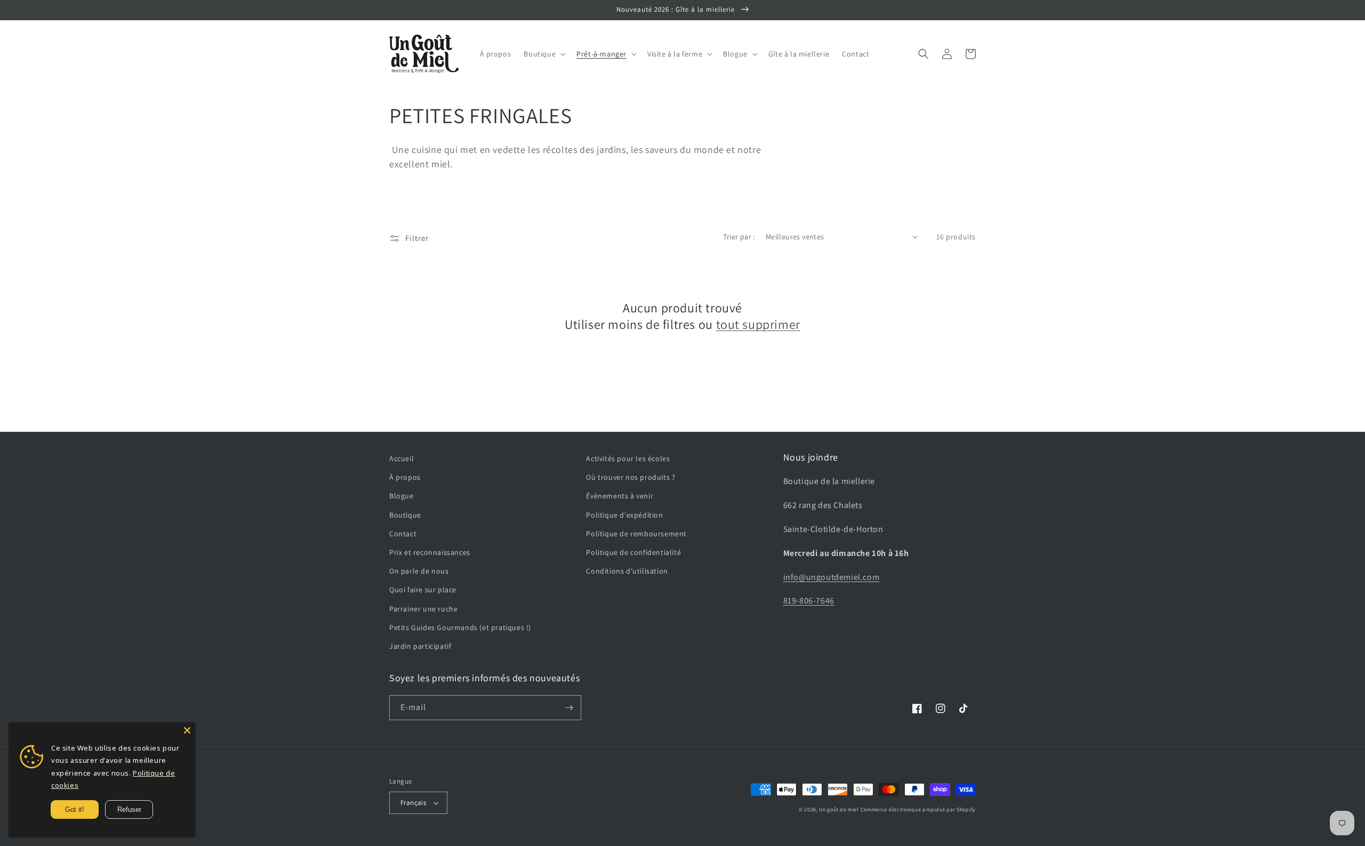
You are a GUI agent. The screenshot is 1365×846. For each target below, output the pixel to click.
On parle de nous (419, 571)
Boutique (405, 515)
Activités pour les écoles (628, 458)
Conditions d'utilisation (627, 571)
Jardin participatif (420, 646)
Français (413, 802)
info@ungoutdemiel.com (831, 577)
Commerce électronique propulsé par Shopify (918, 809)
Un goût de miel (839, 809)
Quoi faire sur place (422, 589)
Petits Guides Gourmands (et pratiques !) (460, 627)
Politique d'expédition (624, 515)
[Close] (187, 730)
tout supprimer (758, 324)
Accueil (401, 458)
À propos (405, 477)
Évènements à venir (619, 496)
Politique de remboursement (636, 533)
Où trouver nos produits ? (630, 477)
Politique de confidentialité (633, 552)
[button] (543, 54)
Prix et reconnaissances (429, 552)
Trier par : (738, 236)
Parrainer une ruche (423, 609)
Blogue (401, 496)
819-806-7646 (808, 600)
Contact (402, 533)
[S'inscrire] (569, 707)
